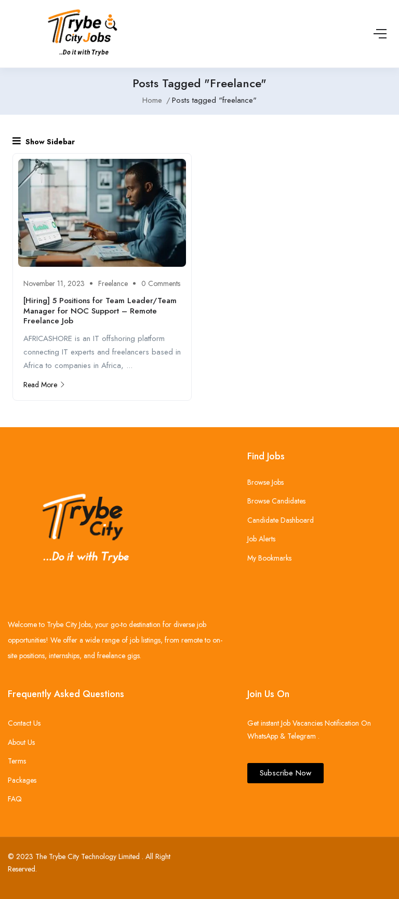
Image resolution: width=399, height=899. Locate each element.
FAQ (15, 799)
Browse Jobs (265, 482)
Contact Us (24, 723)
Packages (22, 780)
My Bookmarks (269, 558)
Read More (40, 384)
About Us (21, 742)
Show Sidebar (49, 142)
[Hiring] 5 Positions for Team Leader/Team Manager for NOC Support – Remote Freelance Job (100, 310)
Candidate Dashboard (280, 520)
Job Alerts (261, 539)
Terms (17, 761)
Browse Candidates (276, 501)
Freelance (113, 283)
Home (152, 100)
